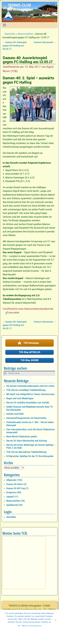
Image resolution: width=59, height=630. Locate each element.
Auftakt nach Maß (15, 413)
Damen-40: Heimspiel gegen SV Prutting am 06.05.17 (14, 45)
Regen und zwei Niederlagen (20, 398)
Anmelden (11, 516)
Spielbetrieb (46, 308)
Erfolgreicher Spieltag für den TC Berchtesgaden (29, 456)
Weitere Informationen (32, 626)
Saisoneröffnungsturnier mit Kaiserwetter (26, 418)
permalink (14, 312)
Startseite (9, 33)
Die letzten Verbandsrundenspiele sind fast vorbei (30, 385)
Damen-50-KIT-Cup (15, 488)
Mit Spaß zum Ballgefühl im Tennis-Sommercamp (30, 394)
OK (19, 626)
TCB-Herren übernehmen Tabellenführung (26, 451)
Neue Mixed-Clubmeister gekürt (21, 436)
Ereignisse (11, 492)
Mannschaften (25, 33)
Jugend (9, 496)
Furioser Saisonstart (45, 42)
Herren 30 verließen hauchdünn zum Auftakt (27, 402)
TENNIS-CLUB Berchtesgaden (20, 7)
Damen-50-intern (14, 484)
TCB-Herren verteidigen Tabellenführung (26, 390)
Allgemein (11, 479)
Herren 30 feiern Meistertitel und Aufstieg (26, 440)
